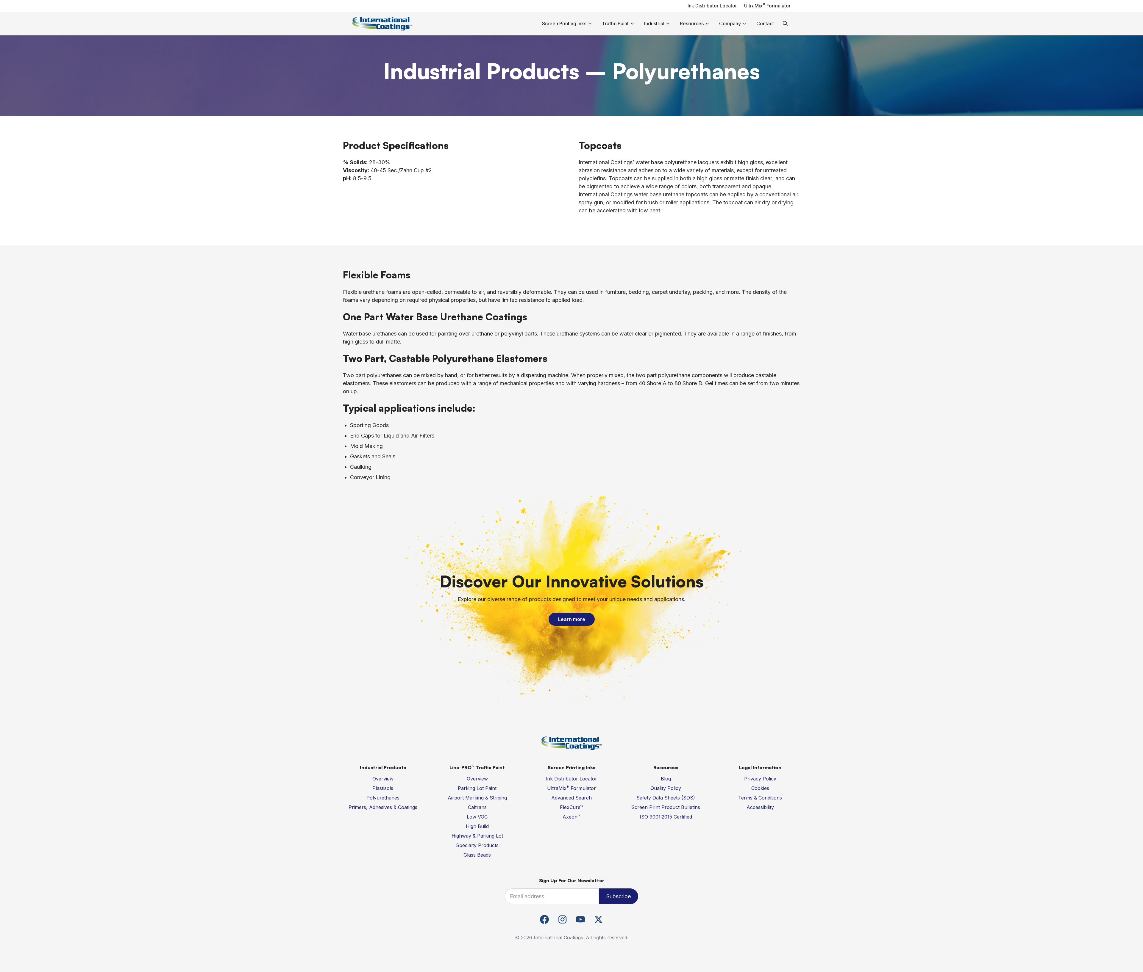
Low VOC (477, 817)
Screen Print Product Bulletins (665, 807)
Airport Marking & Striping (477, 798)
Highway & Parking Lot (477, 836)
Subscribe (618, 896)
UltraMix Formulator (767, 5)
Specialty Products (477, 845)
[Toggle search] (785, 23)
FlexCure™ (571, 807)
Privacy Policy (760, 779)
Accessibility (760, 807)
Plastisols (382, 788)
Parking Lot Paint (477, 788)
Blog (666, 779)
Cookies (760, 788)
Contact (765, 23)
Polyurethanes (382, 798)
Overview (383, 779)
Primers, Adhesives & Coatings (383, 807)
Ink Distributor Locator (712, 6)
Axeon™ (571, 817)
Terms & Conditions (760, 798)
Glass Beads (477, 855)
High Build (477, 826)
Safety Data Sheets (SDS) (665, 798)
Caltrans (477, 807)
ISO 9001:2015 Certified (666, 817)
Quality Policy (665, 788)
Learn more (571, 619)
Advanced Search (571, 798)
